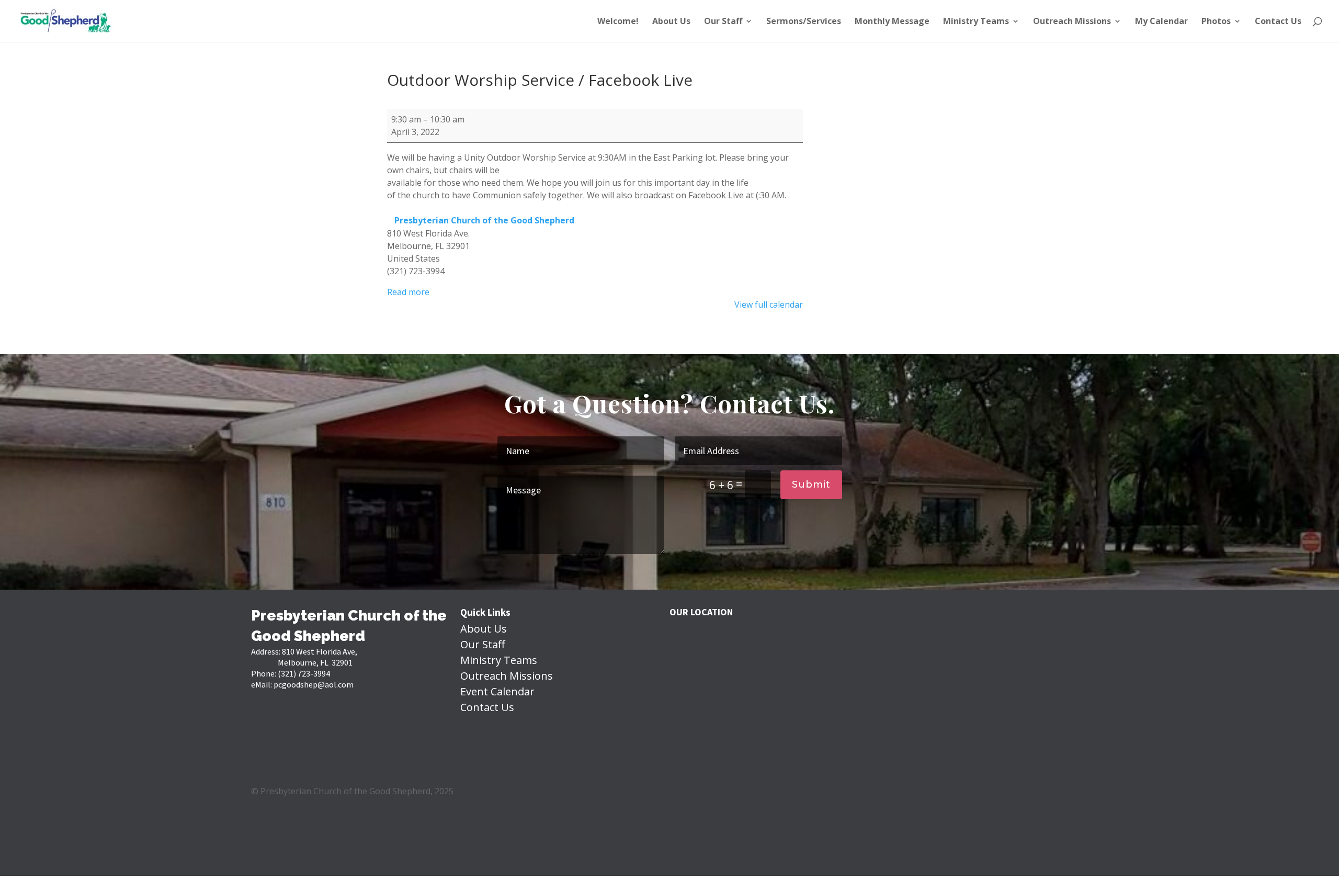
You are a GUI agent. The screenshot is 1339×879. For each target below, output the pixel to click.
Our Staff (723, 22)
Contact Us (1278, 22)
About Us (671, 22)
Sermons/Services (803, 22)
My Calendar (1161, 22)
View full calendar (768, 304)
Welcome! (618, 22)
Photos (1216, 22)
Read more (408, 292)
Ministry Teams (976, 22)
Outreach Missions (1072, 22)
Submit (811, 484)
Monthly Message (892, 22)
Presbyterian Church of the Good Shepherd (484, 220)
